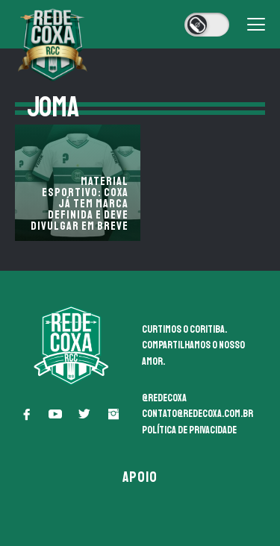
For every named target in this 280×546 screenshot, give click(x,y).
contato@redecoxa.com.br (197, 413)
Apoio (140, 477)
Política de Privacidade (189, 430)
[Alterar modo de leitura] (207, 24)
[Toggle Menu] (256, 25)
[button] (26, 414)
